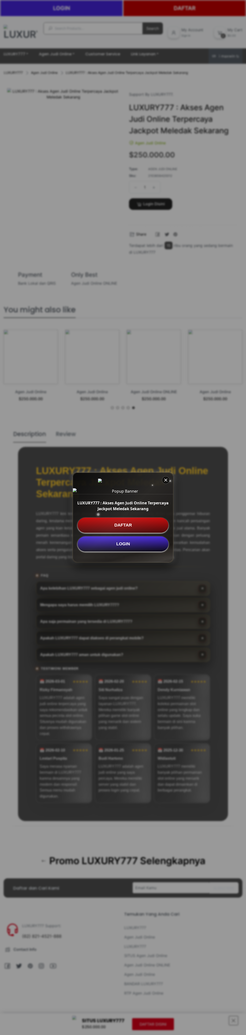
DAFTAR (123, 525)
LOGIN (123, 543)
